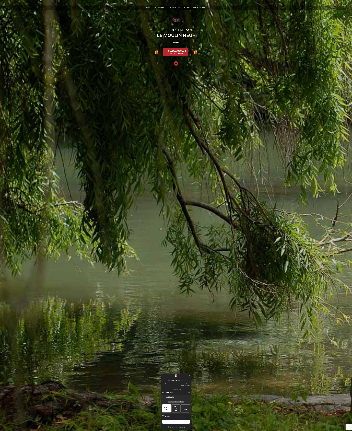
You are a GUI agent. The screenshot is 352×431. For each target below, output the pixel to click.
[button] (175, 52)
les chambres (160, 8)
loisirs (187, 8)
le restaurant (175, 8)
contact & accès (199, 8)
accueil (149, 8)
